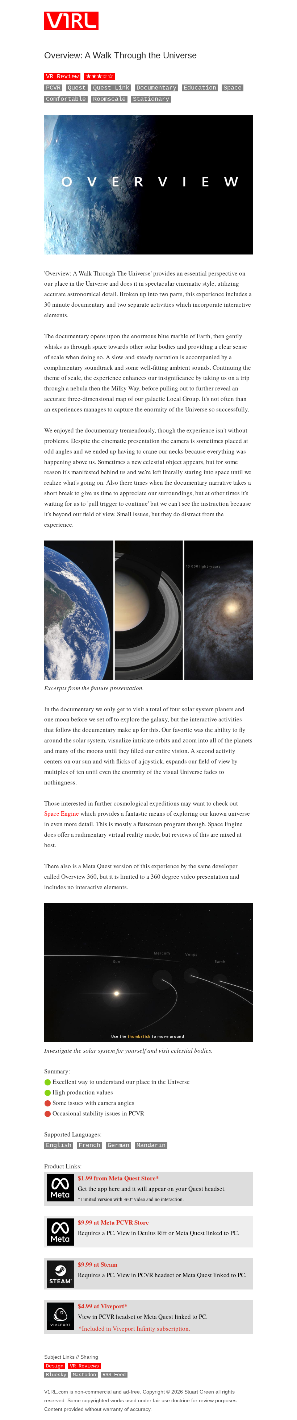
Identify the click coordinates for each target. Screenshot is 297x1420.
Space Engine (61, 813)
